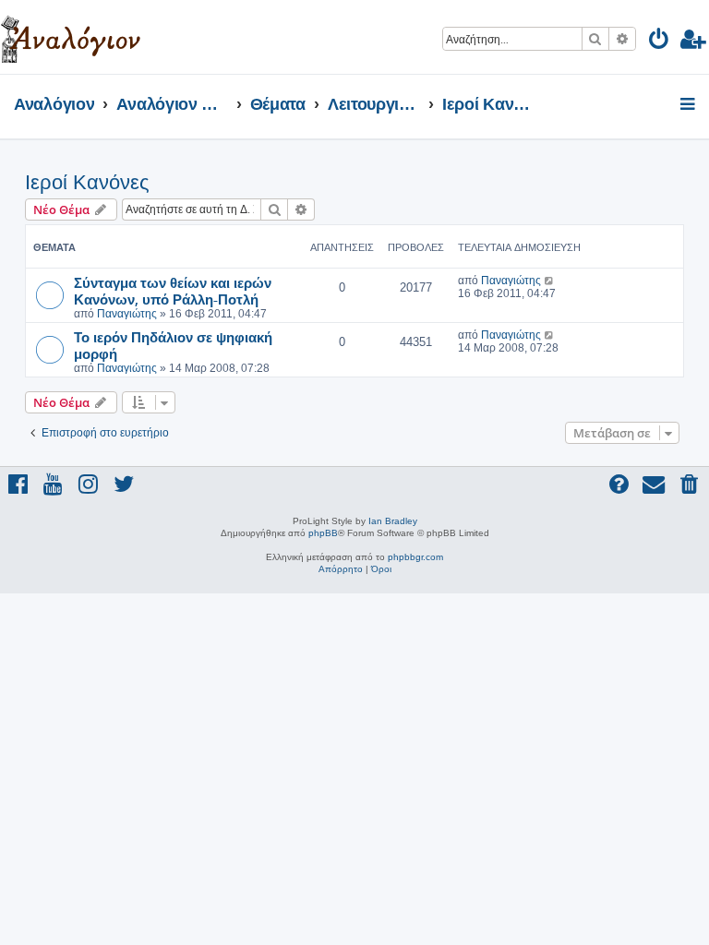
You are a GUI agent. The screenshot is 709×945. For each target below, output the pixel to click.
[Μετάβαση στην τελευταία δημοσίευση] (550, 280)
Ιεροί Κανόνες (87, 182)
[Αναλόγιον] (70, 37)
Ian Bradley (392, 521)
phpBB (323, 533)
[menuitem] (659, 42)
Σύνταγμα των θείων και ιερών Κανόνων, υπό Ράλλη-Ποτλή (172, 290)
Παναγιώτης (127, 313)
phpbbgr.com (415, 557)
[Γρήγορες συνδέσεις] (689, 105)
